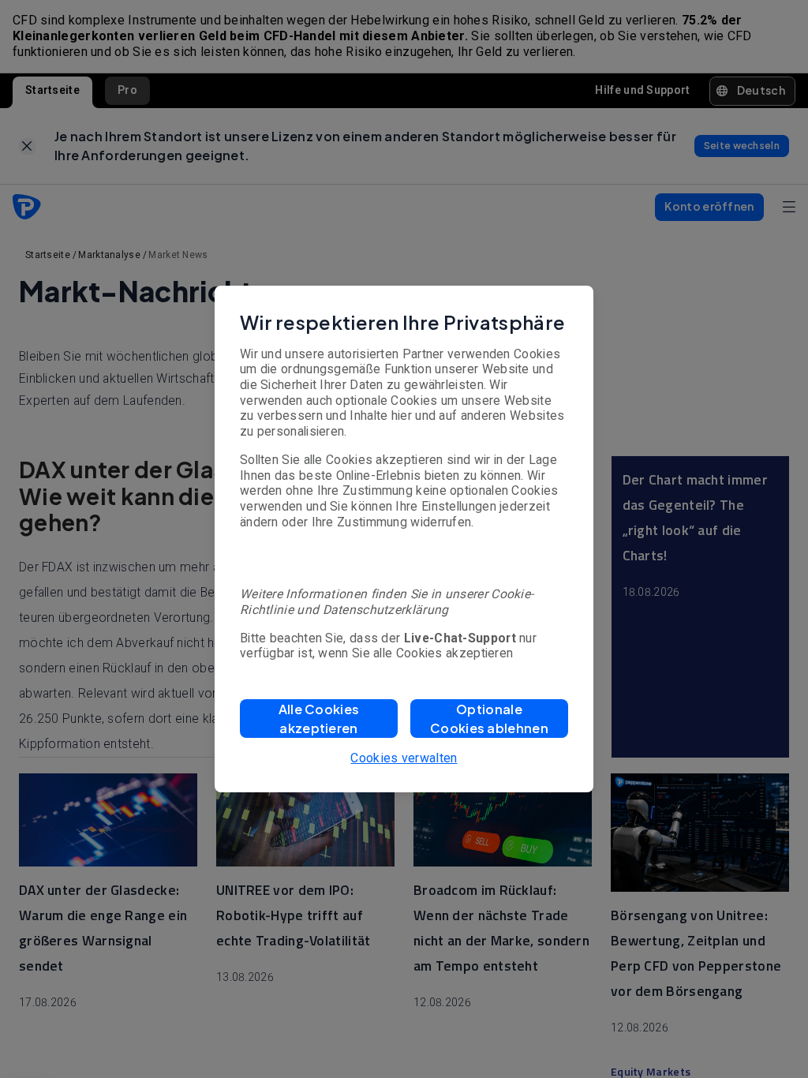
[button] (319, 718)
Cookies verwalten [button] (403, 757)
